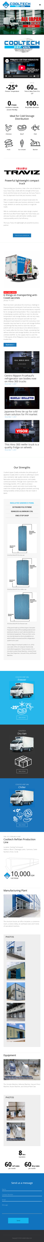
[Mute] (34, 76)
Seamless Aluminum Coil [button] (22, 511)
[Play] (6, 76)
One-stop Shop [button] (22, 515)
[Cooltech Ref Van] (16, 5)
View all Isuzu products (21, 235)
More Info (21, 717)
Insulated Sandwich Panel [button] (22, 503)
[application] (22, 67)
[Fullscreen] (38, 76)
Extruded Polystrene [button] (22, 507)
